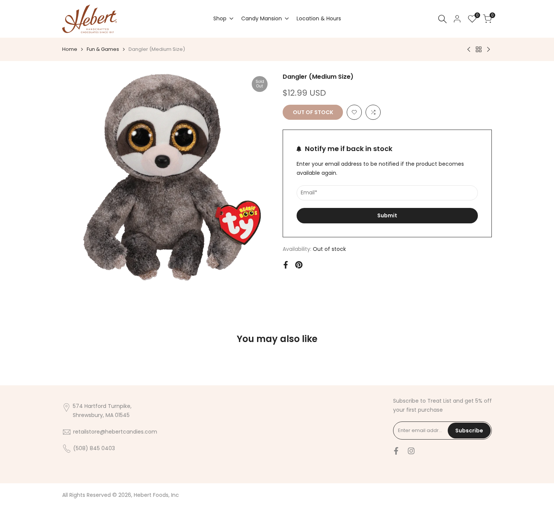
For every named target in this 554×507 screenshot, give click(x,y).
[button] (354, 112)
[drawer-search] (442, 19)
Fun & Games (103, 49)
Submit (387, 215)
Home (69, 49)
